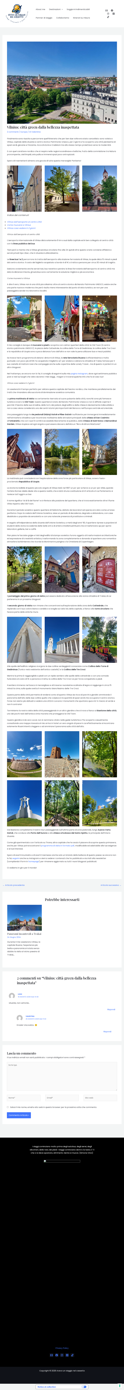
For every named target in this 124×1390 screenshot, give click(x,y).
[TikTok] (108, 17)
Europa (23, 131)
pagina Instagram (79, 373)
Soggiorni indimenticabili (78, 9)
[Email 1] (106, 10)
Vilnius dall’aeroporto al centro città (24, 221)
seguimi (15, 858)
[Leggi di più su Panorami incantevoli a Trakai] (24, 917)
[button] (61, 9)
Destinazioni (54, 9)
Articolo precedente (14, 885)
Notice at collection (47, 1387)
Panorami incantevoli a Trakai (24, 933)
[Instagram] (108, 14)
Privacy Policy (62, 1348)
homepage (33, 861)
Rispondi (111, 1009)
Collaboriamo (62, 17)
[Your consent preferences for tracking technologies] (119, 1385)
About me (40, 9)
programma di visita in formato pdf (57, 845)
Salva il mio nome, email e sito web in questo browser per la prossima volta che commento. (53, 1107)
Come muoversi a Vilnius (19, 225)
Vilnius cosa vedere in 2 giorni (21, 228)
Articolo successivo (111, 885)
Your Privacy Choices (70, 1387)
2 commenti (13, 131)
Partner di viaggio (44, 17)
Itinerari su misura (81, 17)
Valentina (30, 1016)
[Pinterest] (113, 14)
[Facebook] (112, 10)
